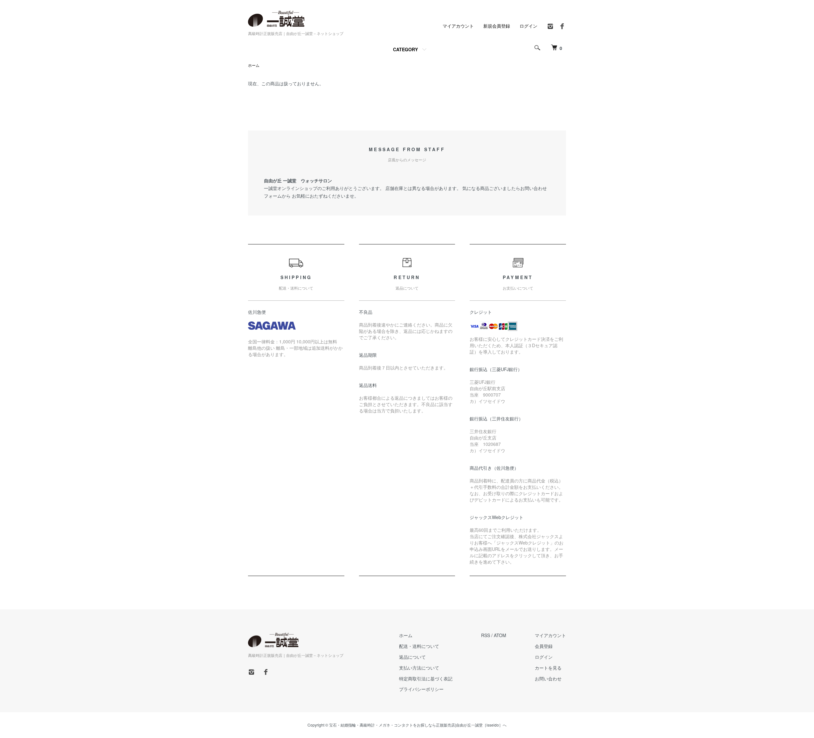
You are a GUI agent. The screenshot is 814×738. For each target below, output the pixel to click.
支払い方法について (419, 667)
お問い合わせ (548, 678)
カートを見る (548, 667)
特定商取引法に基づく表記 (425, 678)
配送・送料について (419, 646)
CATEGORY (405, 49)
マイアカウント (458, 26)
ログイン (528, 26)
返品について (412, 657)
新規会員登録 (496, 26)
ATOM (500, 635)
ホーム (253, 65)
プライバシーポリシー (421, 689)
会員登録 (544, 646)
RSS (485, 635)
